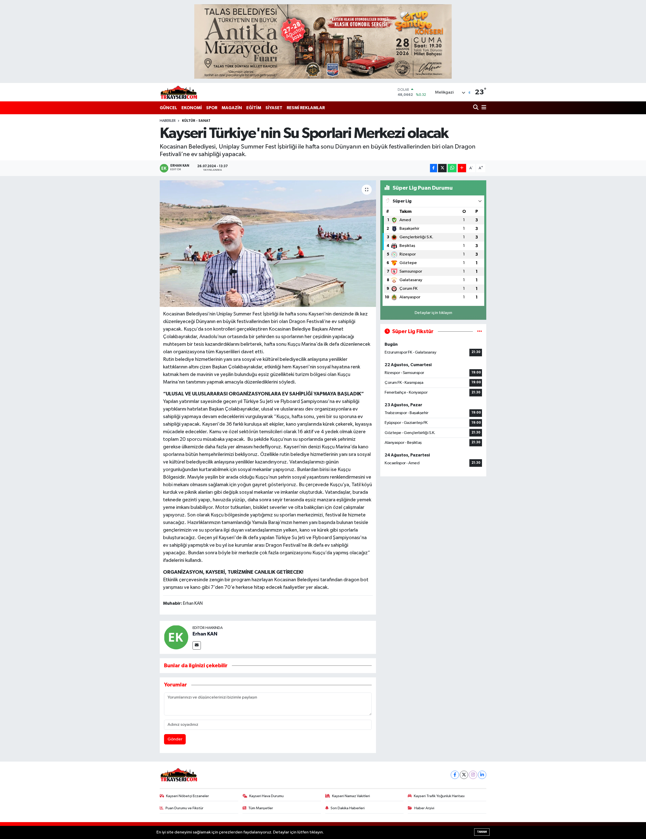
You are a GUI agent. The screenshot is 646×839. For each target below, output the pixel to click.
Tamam (482, 831)
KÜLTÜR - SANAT (196, 121)
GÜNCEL (168, 108)
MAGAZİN (232, 108)
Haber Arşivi (424, 808)
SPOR (211, 108)
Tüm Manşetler (260, 808)
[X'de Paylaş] (442, 168)
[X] (464, 775)
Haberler (168, 121)
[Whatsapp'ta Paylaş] (452, 168)
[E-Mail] (197, 645)
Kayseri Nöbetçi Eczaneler (187, 796)
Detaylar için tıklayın (433, 313)
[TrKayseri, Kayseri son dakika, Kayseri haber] (179, 92)
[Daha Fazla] (462, 168)
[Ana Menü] (483, 107)
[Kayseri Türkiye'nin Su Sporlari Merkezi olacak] (268, 243)
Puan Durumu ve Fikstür (184, 808)
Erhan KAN (205, 634)
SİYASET (273, 108)
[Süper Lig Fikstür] (479, 331)
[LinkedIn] (482, 775)
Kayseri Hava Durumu (266, 796)
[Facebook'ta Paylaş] (433, 168)
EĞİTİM (253, 108)
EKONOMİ (191, 108)
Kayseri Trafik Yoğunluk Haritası (439, 796)
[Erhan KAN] (176, 637)
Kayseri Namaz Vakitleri (351, 796)
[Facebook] (455, 775)
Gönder (175, 739)
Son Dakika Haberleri (348, 808)
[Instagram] (473, 775)
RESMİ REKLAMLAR (306, 108)
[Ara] (476, 107)
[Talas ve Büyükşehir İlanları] (323, 41)
